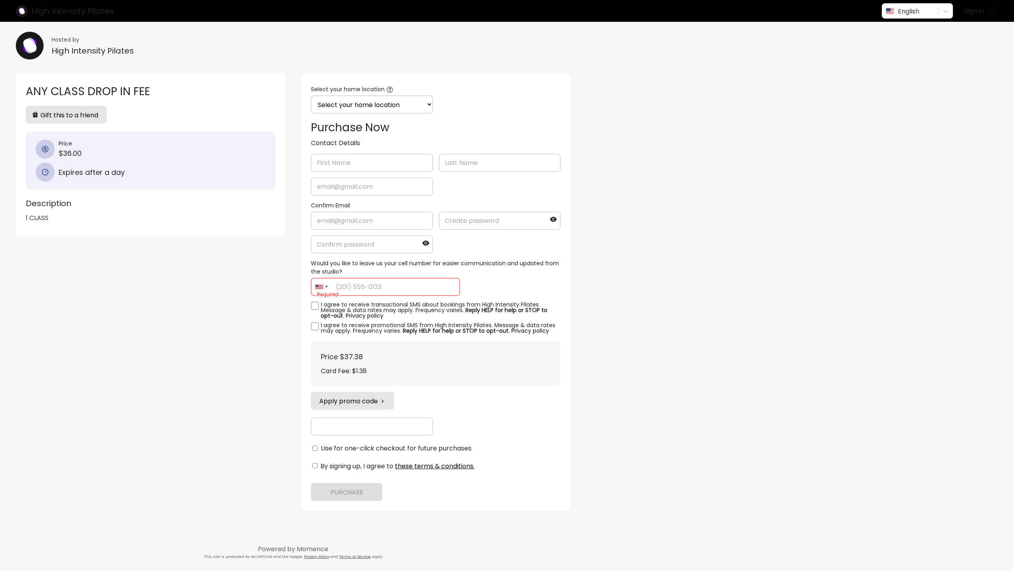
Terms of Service (355, 556)
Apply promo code (348, 401)
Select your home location (348, 89)
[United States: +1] (321, 286)
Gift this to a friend (69, 115)
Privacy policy (364, 316)
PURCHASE (346, 492)
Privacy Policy (316, 556)
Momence (312, 549)
